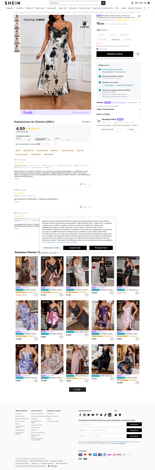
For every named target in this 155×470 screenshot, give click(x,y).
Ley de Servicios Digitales (20, 426)
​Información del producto (35, 435)
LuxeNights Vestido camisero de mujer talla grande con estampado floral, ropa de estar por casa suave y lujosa (103, 334)
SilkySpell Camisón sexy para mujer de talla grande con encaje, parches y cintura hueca (52, 290)
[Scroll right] (149, 8)
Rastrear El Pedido (36, 425)
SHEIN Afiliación (20, 430)
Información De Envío (37, 413)
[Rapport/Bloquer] (90, 184)
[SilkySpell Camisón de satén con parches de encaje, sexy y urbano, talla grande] (52, 315)
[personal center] (132, 3)
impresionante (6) (42, 150)
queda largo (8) (48, 154)
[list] (95, 414)
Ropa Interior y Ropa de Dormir (34, 12)
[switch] (55, 144)
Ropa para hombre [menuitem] (85, 8)
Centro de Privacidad (21, 461)
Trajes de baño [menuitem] (51, 8)
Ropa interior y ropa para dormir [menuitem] (103, 8)
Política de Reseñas (21, 132)
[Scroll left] (146, 8)
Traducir (16, 179)
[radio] (101, 35)
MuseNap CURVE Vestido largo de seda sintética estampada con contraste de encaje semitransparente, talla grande (27, 334)
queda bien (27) (36, 154)
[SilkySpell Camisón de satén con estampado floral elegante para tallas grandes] (103, 271)
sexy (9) (18, 150)
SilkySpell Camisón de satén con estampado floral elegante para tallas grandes (103, 290)
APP (115, 411)
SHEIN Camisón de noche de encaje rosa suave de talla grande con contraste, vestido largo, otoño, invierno (78, 376)
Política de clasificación (37, 432)
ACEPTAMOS (83, 451)
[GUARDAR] (138, 54)
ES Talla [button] (103, 30)
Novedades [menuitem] (20, 8)
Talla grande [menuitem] (73, 8)
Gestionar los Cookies (56, 461)
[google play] (119, 416)
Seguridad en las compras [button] (110, 82)
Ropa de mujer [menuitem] (40, 8)
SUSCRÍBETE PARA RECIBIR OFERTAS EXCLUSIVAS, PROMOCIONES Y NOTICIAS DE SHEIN (107, 420)
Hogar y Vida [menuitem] (62, 8)
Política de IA (35, 463)
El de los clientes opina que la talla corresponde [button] (113, 46)
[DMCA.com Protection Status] (85, 459)
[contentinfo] (110, 454)
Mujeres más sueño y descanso (53, 12)
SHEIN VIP (34, 430)
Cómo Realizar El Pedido (36, 421)
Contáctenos (50, 413)
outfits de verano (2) (67, 150)
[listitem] (27, 276)
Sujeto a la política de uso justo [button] (111, 78)
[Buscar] (103, 3)
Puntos (49, 419)
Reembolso (34, 419)
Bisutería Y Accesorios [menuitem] (135, 8)
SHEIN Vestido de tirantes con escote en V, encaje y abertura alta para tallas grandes (103, 376)
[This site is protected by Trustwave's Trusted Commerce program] (80, 459)
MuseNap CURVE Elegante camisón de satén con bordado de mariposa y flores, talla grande (128, 378)
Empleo (17, 424)
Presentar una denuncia (19, 433)
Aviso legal (18, 413)
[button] (145, 3)
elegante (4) (54, 150)
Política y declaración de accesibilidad (37, 439)
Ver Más (77, 389)
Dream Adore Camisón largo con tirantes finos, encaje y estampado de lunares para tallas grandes (78, 332)
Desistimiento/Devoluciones (39, 416)
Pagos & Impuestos (52, 416)
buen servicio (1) (28, 150)
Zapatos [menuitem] (123, 8)
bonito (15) (80, 150)
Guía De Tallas (35, 427)
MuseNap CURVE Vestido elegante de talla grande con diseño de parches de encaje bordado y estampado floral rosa (52, 378)
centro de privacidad (120, 443)
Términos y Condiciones (22, 463)
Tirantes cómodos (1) (22, 154)
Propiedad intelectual (47, 463)
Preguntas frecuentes (53, 421)
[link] (136, 3)
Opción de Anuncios (61, 463)
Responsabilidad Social (22, 419)
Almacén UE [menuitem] (29, 8)
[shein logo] (12, 3)
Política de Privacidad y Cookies (119, 442)
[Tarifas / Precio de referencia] (105, 24)
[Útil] (81, 184)
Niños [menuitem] (117, 8)
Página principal (19, 12)
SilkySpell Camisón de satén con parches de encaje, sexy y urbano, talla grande (52, 334)
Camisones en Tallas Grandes (72, 12)
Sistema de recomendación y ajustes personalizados (30, 466)
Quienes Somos (19, 416)
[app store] (115, 416)
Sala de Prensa (19, 421)
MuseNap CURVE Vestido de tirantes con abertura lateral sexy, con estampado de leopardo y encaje (27, 290)
